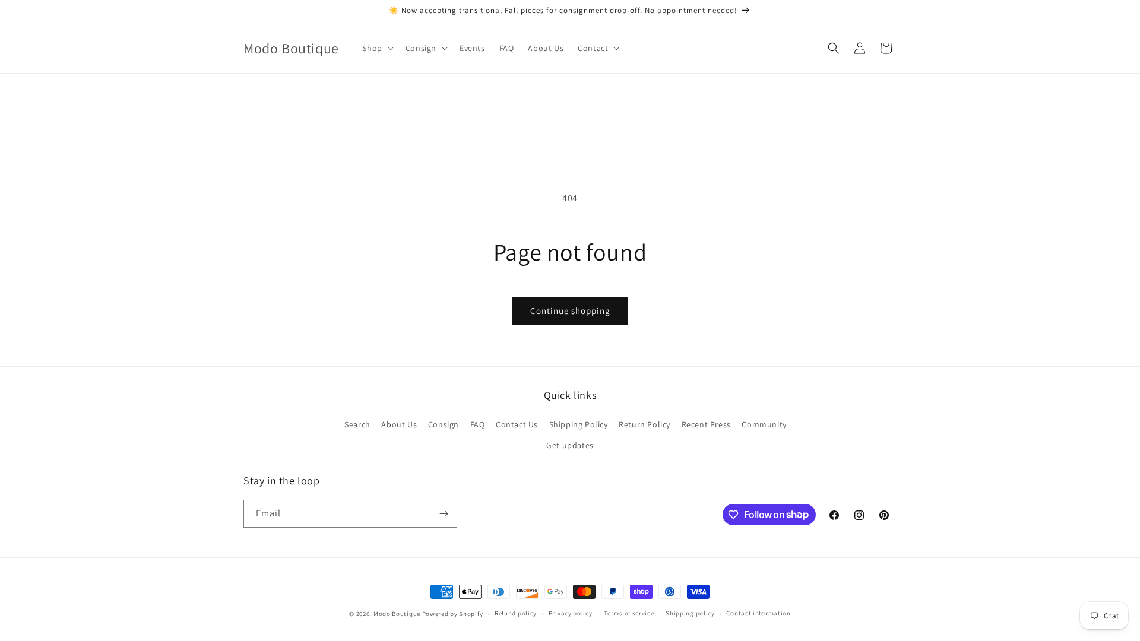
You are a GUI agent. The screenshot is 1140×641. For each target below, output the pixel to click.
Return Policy (644, 424)
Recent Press (706, 424)
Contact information (758, 613)
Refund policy (516, 613)
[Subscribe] (443, 514)
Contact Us (517, 424)
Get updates (570, 445)
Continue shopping (570, 310)
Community (764, 424)
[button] (376, 48)
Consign (443, 424)
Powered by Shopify (452, 614)
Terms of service (629, 613)
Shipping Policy (578, 424)
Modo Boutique (396, 614)
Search (357, 424)
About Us (399, 424)
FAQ (477, 424)
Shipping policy (690, 613)
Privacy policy (571, 613)
